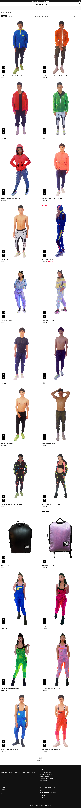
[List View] (11, 16)
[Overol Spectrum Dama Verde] (20, 659)
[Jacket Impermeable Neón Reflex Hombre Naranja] (61, 47)
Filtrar (4, 16)
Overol (3, 789)
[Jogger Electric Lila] (20, 292)
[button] (78, 4)
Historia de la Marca (7, 777)
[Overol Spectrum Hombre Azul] (20, 721)
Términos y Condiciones (46, 778)
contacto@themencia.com (49, 792)
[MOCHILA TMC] (20, 537)
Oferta (45, 205)
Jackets (3, 787)
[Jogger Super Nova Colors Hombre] (20, 476)
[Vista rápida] (3, 71)
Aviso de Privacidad (45, 772)
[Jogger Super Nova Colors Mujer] (61, 476)
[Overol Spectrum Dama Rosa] (61, 598)
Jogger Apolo (5, 259)
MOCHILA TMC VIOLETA (48, 565)
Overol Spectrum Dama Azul (9, 627)
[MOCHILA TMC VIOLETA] (61, 537)
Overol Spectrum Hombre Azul (10, 749)
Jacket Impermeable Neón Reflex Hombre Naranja (56, 76)
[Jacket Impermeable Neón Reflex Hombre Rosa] (20, 108)
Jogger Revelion (6, 382)
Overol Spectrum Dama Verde (10, 688)
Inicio (2, 8)
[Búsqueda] (4, 4)
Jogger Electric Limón (48, 321)
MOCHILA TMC (5, 565)
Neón (2, 793)
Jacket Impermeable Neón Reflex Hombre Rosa (15, 137)
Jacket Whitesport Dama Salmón (10, 198)
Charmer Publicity (46, 805)
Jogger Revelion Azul (48, 382)
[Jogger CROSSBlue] (61, 231)
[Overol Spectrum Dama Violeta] (61, 659)
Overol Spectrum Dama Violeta (51, 688)
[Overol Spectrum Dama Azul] (20, 598)
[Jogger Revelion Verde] (61, 414)
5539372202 (45, 790)
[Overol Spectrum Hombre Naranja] (61, 721)
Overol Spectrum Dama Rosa (50, 627)
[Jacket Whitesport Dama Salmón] (20, 169)
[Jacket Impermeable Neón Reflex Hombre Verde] (61, 108)
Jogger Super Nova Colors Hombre (11, 504)
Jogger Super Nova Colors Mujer (51, 504)
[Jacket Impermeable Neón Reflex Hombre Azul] (20, 47)
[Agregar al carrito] (3, 557)
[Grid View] (9, 16)
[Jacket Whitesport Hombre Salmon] (61, 169)
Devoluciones (44, 780)
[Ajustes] (75, 4)
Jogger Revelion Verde (48, 443)
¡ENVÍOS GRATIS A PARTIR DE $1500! (41, 1)
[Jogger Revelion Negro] (20, 414)
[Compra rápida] (3, 67)
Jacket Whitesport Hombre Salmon (52, 198)
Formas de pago (44, 776)
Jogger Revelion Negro (7, 443)
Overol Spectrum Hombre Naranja (51, 749)
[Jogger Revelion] (20, 353)
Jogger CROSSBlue (47, 259)
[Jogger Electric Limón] (61, 292)
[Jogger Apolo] (20, 231)
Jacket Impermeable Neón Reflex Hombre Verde (56, 137)
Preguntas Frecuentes (46, 774)
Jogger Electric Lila (6, 321)
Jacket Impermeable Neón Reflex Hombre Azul (14, 76)
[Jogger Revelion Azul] (61, 353)
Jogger (3, 791)
